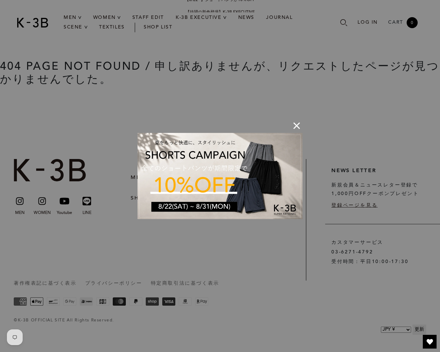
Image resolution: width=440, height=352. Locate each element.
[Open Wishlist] (430, 342)
